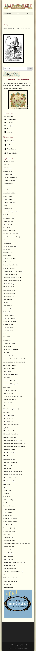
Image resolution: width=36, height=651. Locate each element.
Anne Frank (7, 190)
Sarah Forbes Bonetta (9, 540)
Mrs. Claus (6, 484)
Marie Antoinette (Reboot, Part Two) (14, 446)
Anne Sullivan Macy (9, 193)
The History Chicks (10, 28)
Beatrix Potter (7, 208)
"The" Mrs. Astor (8, 161)
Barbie (5, 205)
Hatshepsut (6, 334)
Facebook (10, 122)
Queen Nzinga (7, 515)
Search (30, 68)
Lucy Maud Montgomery (11, 424)
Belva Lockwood (8, 218)
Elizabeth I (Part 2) (9, 293)
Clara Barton (7, 243)
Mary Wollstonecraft (9, 478)
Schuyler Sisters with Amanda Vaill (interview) (17, 543)
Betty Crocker (7, 224)
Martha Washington (9, 459)
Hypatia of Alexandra (9, 343)
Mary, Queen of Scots (9, 481)
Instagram (10, 126)
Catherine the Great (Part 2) (11, 237)
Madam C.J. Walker (9, 431)
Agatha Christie (8, 174)
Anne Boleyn (7, 187)
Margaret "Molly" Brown (10, 437)
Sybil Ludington (8, 559)
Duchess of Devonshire (10, 274)
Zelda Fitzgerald (8, 587)
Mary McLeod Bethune (10, 462)
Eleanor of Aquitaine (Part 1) (12, 277)
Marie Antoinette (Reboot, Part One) (14, 443)
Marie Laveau (7, 456)
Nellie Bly (6, 493)
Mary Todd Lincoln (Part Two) (12, 474)
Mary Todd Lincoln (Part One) (12, 471)
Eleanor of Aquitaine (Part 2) (12, 280)
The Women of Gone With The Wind (14, 562)
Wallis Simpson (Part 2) (10, 581)
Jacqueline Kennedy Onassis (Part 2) (14, 362)
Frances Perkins (8, 309)
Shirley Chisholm (8, 546)
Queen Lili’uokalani (9, 509)
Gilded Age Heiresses (9, 318)
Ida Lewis (6, 352)
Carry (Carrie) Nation (9, 230)
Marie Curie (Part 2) (9, 453)
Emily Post (6, 302)
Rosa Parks (6, 534)
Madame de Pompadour (10, 434)
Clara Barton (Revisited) (10, 246)
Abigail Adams (7, 168)
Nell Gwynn (7, 490)
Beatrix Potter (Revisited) (11, 212)
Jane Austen (7, 371)
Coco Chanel (7, 255)
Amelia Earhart (7, 183)
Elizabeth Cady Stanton (10, 287)
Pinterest (9, 132)
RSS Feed (10, 116)
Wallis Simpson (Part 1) (10, 578)
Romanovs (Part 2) (9, 531)
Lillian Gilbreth (8, 402)
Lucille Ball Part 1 (8, 418)
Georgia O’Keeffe (8, 315)
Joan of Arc (6, 377)
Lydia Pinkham (7, 427)
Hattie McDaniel (8, 337)
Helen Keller (7, 340)
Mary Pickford (7, 465)
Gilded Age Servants (9, 321)
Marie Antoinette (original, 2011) (13, 440)
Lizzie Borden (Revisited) (11, 409)
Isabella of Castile (8, 356)
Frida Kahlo (7, 312)
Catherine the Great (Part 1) (11, 233)
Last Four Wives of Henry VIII (12, 396)
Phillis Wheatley (8, 499)
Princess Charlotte (8, 506)
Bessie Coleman (8, 221)
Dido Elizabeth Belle (9, 258)
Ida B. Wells (7, 346)
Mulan (5, 487)
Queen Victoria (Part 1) (10, 518)
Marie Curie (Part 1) (9, 449)
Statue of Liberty (8, 556)
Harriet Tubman (8, 327)
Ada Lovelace (7, 171)
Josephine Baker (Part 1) (10, 381)
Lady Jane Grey (8, 393)
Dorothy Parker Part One (10, 265)
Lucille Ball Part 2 (8, 421)
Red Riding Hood (8, 525)
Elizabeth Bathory (8, 284)
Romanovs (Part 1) (9, 528)
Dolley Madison (8, 262)
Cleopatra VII (7, 252)
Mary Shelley (7, 468)
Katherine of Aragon (9, 390)
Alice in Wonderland (9, 180)
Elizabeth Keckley (8, 296)
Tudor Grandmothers (9, 568)
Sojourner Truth (8, 550)
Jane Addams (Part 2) (9, 368)
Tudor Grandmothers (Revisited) (13, 571)
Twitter (9, 129)
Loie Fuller (6, 412)
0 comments (28, 28)
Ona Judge (6, 496)
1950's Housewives (9, 165)
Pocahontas (6, 503)
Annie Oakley (7, 196)
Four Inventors (7, 305)
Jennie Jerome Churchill (10, 374)
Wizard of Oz (7, 584)
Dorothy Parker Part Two (10, 268)
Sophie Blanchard (8, 553)
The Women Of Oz (9, 565)
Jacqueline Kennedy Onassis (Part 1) (14, 359)
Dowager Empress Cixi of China (13, 271)
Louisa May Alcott (8, 415)
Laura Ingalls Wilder (9, 399)
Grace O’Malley (8, 324)
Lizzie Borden (7, 406)
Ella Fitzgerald (7, 299)
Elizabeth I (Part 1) (9, 290)
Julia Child (6, 387)
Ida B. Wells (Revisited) (10, 349)
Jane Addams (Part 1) (9, 365)
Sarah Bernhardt (8, 537)
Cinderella (6, 240)
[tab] (18, 141)
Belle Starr (6, 215)
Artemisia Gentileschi (9, 202)
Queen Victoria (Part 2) (10, 521)
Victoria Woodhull (8, 575)
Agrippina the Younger (10, 177)
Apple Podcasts (11, 119)
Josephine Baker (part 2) (10, 384)
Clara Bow (6, 249)
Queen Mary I (7, 512)
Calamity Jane (7, 227)
